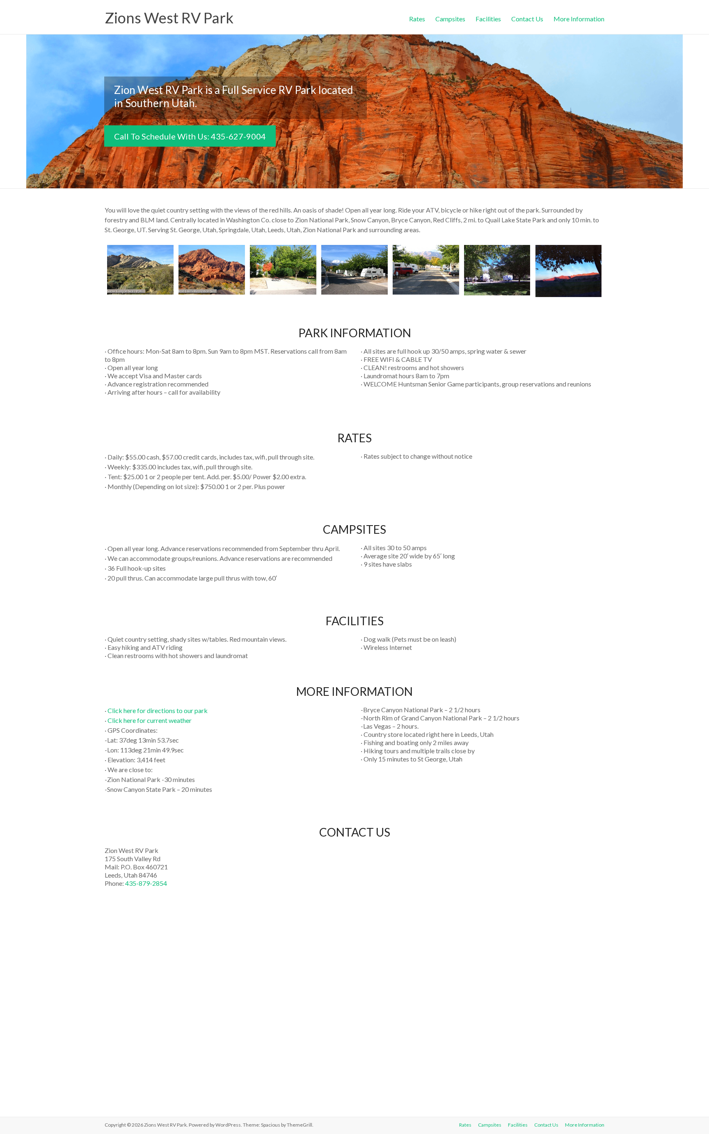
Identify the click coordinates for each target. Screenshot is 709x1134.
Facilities (488, 18)
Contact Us (527, 18)
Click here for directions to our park (157, 710)
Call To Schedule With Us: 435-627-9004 (190, 136)
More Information (578, 18)
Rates (417, 18)
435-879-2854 (146, 883)
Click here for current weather (149, 720)
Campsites (450, 18)
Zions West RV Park (169, 18)
